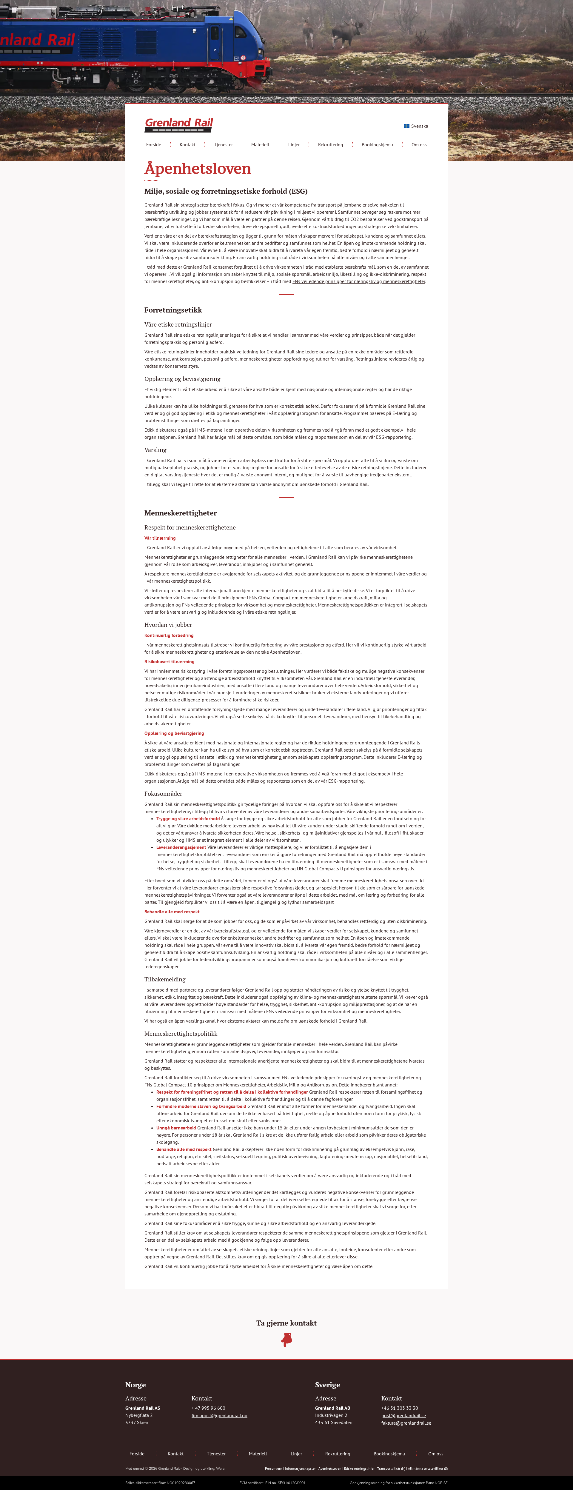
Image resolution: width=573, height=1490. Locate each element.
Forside (153, 144)
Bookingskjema (377, 144)
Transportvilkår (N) (391, 1468)
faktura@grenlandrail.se (406, 1423)
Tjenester (223, 144)
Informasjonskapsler (300, 1468)
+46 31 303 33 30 (399, 1408)
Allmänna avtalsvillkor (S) (428, 1468)
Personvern (273, 1468)
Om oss (419, 144)
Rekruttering (330, 144)
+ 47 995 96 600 (208, 1408)
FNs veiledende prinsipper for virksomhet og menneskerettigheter (249, 605)
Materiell (260, 144)
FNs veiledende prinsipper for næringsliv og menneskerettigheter (358, 281)
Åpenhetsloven (329, 1468)
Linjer (294, 144)
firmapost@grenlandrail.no (219, 1415)
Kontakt (187, 144)
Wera (220, 1468)
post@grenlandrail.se (403, 1415)
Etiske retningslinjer (359, 1468)
